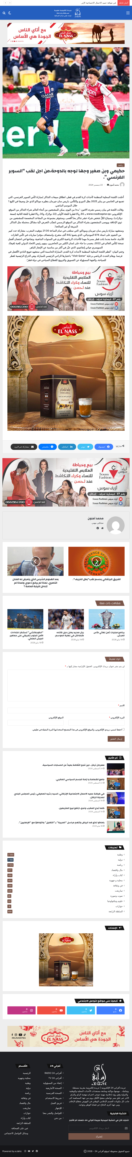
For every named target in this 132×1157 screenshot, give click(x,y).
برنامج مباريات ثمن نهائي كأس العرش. (109, 634)
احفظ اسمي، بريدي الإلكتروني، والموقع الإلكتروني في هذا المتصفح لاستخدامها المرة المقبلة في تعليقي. (77, 729)
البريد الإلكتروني (117, 717)
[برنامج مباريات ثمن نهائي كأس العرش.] (107, 619)
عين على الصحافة (19, 1128)
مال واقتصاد (117, 870)
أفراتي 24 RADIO (53, 1073)
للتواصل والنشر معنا (52, 1113)
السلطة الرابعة (116, 911)
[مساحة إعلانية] (66, 33)
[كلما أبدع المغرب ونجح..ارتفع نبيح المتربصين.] (116, 812)
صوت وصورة (116, 896)
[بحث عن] (4, 14)
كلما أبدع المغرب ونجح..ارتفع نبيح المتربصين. (81, 808)
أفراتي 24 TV (55, 1078)
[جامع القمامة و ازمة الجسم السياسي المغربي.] (116, 784)
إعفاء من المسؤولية (52, 1083)
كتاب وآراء (118, 875)
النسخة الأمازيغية (54, 1088)
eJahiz (18, 1151)
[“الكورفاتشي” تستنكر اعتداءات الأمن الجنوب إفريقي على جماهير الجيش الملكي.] (25, 619)
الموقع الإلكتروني (56, 717)
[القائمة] (128, 14)
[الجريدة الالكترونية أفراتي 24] (66, 12)
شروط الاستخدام (53, 1098)
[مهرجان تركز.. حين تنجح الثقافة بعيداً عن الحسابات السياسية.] (116, 769)
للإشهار (58, 1108)
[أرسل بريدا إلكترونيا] (108, 185)
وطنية (120, 854)
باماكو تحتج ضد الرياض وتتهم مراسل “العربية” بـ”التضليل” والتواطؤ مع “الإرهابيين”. (61, 822)
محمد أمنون (114, 185)
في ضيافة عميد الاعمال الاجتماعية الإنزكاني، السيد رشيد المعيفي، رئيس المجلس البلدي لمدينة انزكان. (70, 2)
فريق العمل (56, 1103)
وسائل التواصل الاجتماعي (16, 1133)
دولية (120, 859)
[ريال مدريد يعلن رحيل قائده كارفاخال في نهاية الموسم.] (66, 619)
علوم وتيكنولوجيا (115, 901)
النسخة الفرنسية (54, 1093)
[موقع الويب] (102, 528)
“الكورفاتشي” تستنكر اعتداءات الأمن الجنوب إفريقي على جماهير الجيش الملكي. (26, 635)
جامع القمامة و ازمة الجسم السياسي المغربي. (80, 779)
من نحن (58, 1118)
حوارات (119, 906)
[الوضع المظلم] (9, 14)
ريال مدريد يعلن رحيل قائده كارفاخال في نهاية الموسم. (69, 634)
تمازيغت (119, 890)
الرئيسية (27, 1073)
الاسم (121, 705)
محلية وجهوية (24, 1078)
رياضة (120, 165)
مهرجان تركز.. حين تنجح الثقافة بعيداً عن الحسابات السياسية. (73, 765)
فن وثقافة (118, 885)
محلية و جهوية (116, 880)
